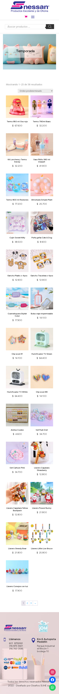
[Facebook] (52, 680)
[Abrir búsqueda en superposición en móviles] (29, 26)
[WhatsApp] (52, 687)
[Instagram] (52, 672)
